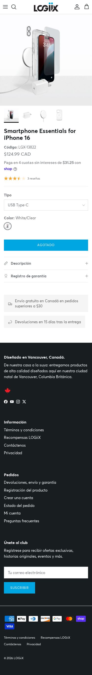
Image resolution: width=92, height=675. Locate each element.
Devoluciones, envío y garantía (30, 482)
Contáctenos (15, 445)
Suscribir (19, 588)
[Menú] (5, 6)
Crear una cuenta (18, 497)
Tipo (8, 195)
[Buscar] (16, 6)
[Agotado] (7, 226)
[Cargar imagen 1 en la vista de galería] (46, 60)
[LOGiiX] (46, 6)
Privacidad (13, 453)
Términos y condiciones (24, 430)
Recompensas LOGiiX (22, 437)
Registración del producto (26, 490)
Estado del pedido (19, 505)
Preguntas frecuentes (21, 521)
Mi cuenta (12, 513)
